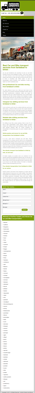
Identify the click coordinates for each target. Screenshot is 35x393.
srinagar (5, 275)
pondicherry (6, 383)
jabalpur (5, 288)
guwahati (6, 299)
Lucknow (6, 244)
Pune (5, 240)
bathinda (6, 357)
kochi (5, 321)
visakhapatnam (7, 251)
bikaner (5, 315)
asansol (5, 328)
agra (5, 264)
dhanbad (6, 282)
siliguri (5, 337)
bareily (5, 308)
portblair (5, 366)
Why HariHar (6, 26)
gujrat (5, 385)
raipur (5, 295)
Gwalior (5, 291)
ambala (5, 359)
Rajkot (5, 271)
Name (4, 189)
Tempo (4, 35)
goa (4, 381)
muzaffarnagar (7, 352)
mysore (5, 306)
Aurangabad (6, 277)
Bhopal (5, 255)
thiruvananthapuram (8, 304)
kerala (5, 368)
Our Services (6, 23)
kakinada (6, 355)
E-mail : (5, 193)
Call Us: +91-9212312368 (10, 13)
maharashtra (7, 388)
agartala (5, 350)
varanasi (6, 273)
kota (5, 297)
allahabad (6, 284)
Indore (5, 253)
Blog (4, 32)
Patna (5, 257)
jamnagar (6, 332)
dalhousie (6, 361)
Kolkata (5, 235)
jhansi (5, 339)
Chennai (5, 233)
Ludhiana (6, 224)
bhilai (5, 319)
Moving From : (6, 200)
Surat (5, 238)
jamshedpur (6, 317)
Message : (5, 207)
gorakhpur (6, 313)
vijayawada (6, 293)
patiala (5, 348)
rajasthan (6, 374)
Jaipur (5, 242)
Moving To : (6, 203)
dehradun (6, 324)
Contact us (5, 29)
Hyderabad (6, 229)
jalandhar (6, 363)
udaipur (5, 344)
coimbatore (6, 262)
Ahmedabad (6, 231)
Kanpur (5, 246)
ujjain (5, 335)
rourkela (5, 330)
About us (5, 20)
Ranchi (5, 286)
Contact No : (6, 196)
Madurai (5, 266)
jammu (5, 341)
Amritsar (6, 280)
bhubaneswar (7, 310)
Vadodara (6, 260)
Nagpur (5, 249)
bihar (5, 370)
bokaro (5, 346)
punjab (5, 372)
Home (4, 17)
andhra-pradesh (7, 377)
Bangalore (6, 227)
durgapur (6, 326)
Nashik (5, 269)
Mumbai (5, 222)
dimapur (5, 379)
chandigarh (6, 302)
